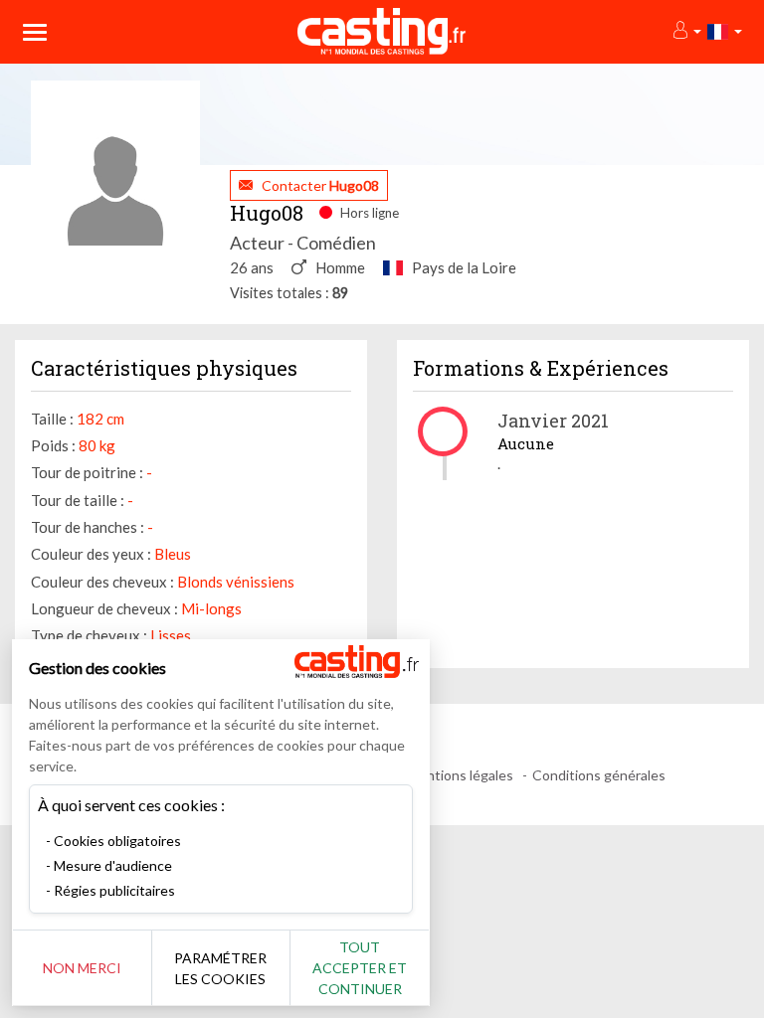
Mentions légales (460, 774)
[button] (685, 31)
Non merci (82, 967)
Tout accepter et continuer (359, 967)
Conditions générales (599, 774)
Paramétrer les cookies (220, 968)
